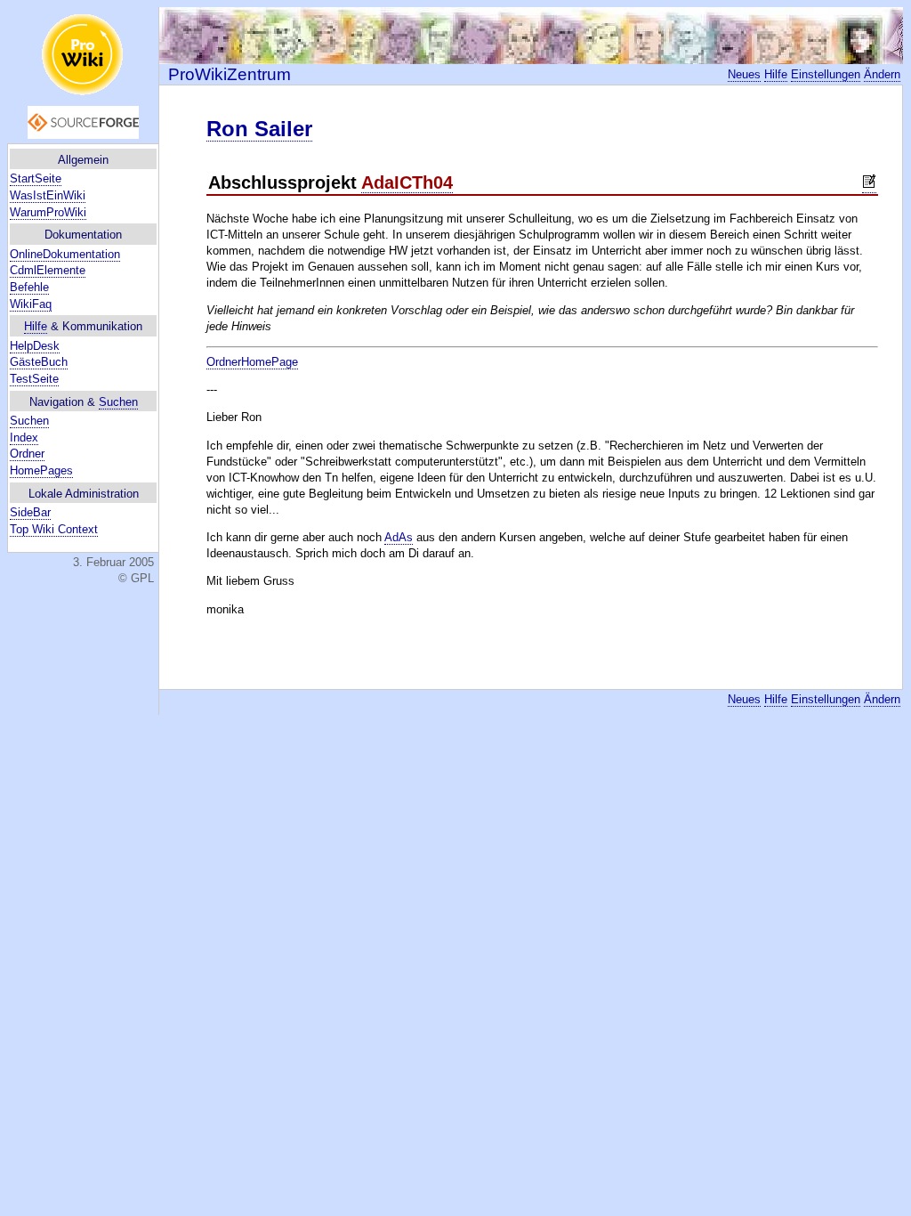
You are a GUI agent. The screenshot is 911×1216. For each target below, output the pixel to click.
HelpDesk (35, 346)
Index (24, 437)
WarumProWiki (48, 212)
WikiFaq (31, 304)
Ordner (27, 453)
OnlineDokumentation (65, 254)
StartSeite (35, 178)
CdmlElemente (47, 270)
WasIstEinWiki (47, 195)
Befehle (29, 287)
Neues (744, 74)
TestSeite (34, 378)
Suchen (118, 402)
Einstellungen (825, 74)
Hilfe (35, 326)
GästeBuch (39, 362)
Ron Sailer (259, 129)
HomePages (41, 470)
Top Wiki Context (54, 529)
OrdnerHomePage (252, 362)
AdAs (398, 537)
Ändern (882, 74)
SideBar (30, 512)
